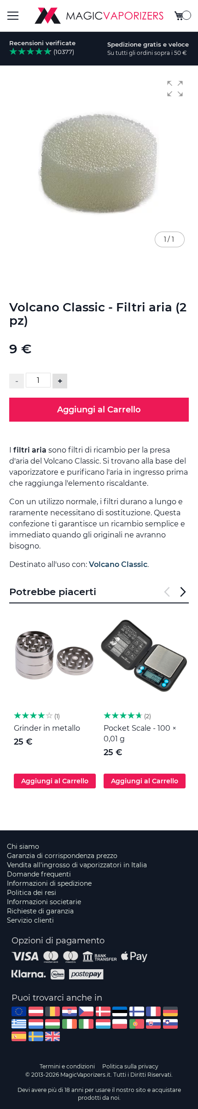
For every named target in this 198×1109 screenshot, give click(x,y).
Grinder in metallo (47, 728)
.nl (36, 1024)
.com (19, 1011)
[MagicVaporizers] (99, 15)
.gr (19, 1024)
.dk (103, 1011)
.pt (136, 1024)
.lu (103, 1024)
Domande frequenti (39, 874)
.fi (136, 1011)
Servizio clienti (30, 920)
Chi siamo (23, 846)
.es (19, 1036)
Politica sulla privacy (130, 1066)
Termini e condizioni (67, 1066)
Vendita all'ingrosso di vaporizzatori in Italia (77, 865)
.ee (119, 1011)
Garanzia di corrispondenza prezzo (62, 856)
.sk (153, 1024)
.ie (69, 1024)
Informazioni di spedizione (49, 883)
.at (36, 1011)
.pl (119, 1024)
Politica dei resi (31, 892)
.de (170, 1011)
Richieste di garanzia (40, 911)
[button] (175, 88)
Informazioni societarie (44, 902)
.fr (153, 1011)
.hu (52, 1024)
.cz (86, 1011)
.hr (69, 1011)
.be (52, 1011)
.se (36, 1036)
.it (86, 1024)
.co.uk (52, 1036)
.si (170, 1024)
